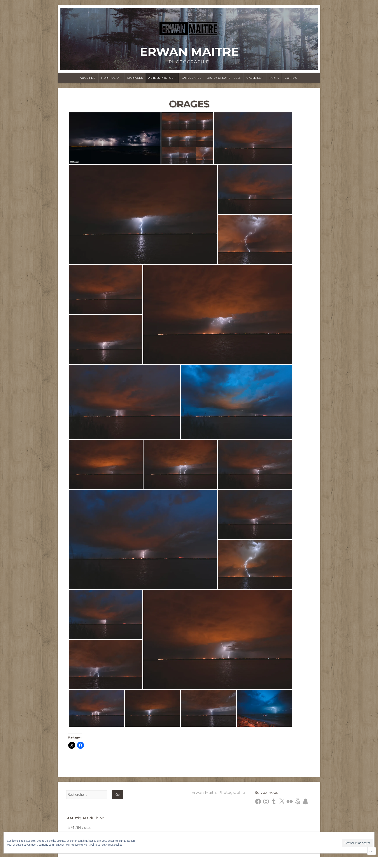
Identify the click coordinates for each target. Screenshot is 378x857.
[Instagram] (266, 801)
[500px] (297, 801)
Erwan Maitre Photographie (218, 792)
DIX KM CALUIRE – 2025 (224, 77)
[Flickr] (289, 801)
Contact (292, 77)
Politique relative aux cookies (106, 844)
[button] (114, 138)
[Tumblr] (273, 801)
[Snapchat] (305, 801)
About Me (88, 77)
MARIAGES (135, 77)
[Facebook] (258, 801)
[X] (281, 801)
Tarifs (274, 77)
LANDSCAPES (191, 77)
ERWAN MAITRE (189, 51)
